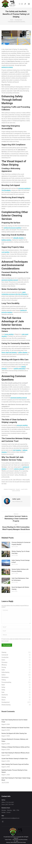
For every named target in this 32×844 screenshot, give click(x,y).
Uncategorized (6, 32)
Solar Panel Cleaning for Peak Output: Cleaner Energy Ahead (16, 779)
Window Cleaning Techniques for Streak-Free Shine (15, 727)
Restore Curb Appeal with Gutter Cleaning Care (14, 733)
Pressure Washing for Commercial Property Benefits (21, 543)
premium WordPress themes (21, 839)
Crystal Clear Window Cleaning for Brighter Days (15, 758)
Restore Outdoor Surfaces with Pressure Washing (20, 570)
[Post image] (6, 545)
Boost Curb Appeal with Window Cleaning (20, 588)
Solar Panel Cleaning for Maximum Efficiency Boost (15, 753)
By (18, 489)
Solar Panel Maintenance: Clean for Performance (20, 579)
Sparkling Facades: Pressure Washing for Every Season (14, 771)
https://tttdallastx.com (17, 501)
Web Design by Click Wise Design (18, 842)
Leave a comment (16, 490)
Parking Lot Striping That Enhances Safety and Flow (16, 747)
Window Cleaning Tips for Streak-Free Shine (21, 552)
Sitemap (8, 842)
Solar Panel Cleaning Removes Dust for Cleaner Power (14, 721)
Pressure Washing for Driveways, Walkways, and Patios (15, 740)
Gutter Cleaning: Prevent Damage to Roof (21, 561)
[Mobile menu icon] (28, 3)
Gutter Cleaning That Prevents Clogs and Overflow (15, 764)
